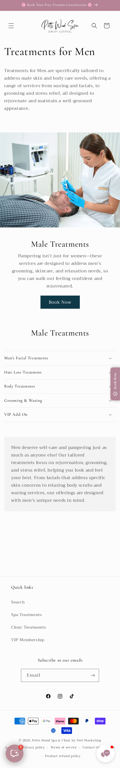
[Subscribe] (93, 675)
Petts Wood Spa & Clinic (51, 740)
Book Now (60, 302)
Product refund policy (63, 756)
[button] (11, 26)
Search (18, 602)
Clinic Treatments (28, 627)
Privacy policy (33, 747)
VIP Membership (27, 639)
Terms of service (64, 747)
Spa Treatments (26, 614)
